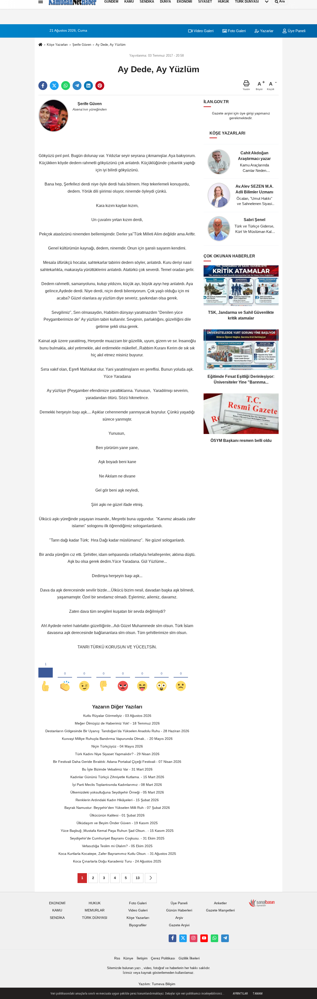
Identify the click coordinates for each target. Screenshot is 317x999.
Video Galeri (203, 31)
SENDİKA (57, 918)
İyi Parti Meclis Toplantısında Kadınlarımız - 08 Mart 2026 (117, 785)
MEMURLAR (95, 910)
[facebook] (42, 85)
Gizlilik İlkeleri (189, 958)
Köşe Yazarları (57, 44)
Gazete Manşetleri (220, 910)
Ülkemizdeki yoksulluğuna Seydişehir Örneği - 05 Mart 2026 (117, 792)
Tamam (258, 993)
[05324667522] (214, 938)
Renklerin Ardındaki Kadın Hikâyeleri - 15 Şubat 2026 (117, 800)
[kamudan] (225, 938)
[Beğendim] (45, 678)
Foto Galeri (236, 31)
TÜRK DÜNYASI (94, 918)
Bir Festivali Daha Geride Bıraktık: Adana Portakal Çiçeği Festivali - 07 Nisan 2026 (117, 762)
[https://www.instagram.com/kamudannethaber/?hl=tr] (193, 938)
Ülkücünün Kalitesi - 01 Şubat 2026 (117, 815)
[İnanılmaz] (161, 678)
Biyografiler (138, 925)
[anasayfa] (40, 45)
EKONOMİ (57, 903)
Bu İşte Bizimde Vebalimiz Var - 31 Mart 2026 (117, 769)
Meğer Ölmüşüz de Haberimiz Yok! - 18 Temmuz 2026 (117, 723)
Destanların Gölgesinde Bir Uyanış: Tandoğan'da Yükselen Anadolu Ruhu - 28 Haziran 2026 (117, 731)
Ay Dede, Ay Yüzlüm (111, 44)
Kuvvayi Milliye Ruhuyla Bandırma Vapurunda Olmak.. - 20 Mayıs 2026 (117, 739)
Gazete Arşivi (179, 925)
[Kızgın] (123, 678)
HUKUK (95, 903)
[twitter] (54, 85)
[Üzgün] (181, 678)
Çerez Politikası (163, 958)
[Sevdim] (84, 678)
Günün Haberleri (179, 910)
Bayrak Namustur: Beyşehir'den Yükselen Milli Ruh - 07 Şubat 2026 (117, 808)
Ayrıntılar (240, 993)
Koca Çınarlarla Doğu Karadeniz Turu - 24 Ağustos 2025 (117, 861)
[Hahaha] (142, 678)
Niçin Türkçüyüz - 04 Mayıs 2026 (117, 746)
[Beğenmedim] (103, 678)
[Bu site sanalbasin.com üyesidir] (262, 903)
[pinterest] (99, 85)
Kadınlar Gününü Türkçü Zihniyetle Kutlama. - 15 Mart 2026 (117, 777)
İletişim (142, 958)
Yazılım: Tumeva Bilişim (156, 984)
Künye (128, 958)
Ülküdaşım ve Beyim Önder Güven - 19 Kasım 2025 (117, 823)
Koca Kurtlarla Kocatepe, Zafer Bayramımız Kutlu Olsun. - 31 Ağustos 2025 (117, 854)
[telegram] (77, 85)
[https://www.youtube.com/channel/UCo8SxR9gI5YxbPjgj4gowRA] (204, 938)
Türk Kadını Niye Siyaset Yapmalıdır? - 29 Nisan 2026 (117, 754)
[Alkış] (65, 678)
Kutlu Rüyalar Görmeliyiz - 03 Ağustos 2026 (117, 716)
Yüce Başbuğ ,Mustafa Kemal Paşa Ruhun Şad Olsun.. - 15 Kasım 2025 (117, 831)
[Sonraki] (151, 878)
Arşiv (179, 918)
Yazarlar (266, 31)
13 (138, 878)
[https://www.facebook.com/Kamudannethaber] (172, 938)
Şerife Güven (81, 44)
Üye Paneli (296, 31)
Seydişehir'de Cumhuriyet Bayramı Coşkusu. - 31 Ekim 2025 (117, 838)
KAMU (57, 910)
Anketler (220, 903)
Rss (117, 958)
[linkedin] (88, 85)
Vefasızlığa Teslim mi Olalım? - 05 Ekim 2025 (117, 846)
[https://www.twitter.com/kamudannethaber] (183, 938)
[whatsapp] (65, 85)
